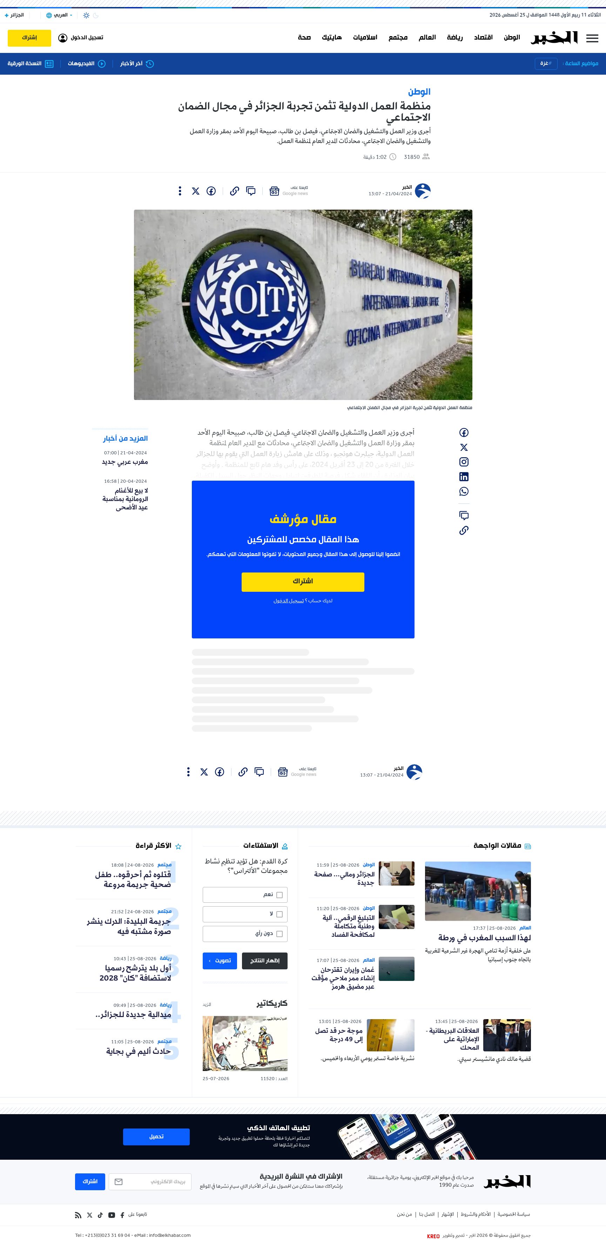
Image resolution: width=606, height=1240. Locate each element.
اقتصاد (483, 38)
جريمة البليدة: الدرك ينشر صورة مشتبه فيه (129, 926)
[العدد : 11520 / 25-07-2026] (245, 1043)
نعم (268, 895)
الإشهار (448, 1215)
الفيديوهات (81, 64)
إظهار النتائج (265, 961)
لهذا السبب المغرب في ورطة (484, 938)
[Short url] (234, 191)
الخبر (407, 187)
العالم (427, 38)
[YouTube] (111, 1215)
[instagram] (464, 462)
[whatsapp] (464, 491)
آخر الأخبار (131, 64)
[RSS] (78, 1215)
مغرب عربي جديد (125, 462)
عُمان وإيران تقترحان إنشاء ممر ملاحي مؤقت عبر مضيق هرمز (343, 978)
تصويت (223, 961)
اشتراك (303, 581)
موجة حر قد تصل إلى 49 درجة (339, 1035)
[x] (196, 191)
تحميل (156, 1137)
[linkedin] (464, 476)
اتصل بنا (427, 1215)
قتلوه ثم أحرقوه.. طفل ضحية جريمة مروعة (133, 880)
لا (271, 914)
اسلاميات (365, 38)
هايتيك (332, 38)
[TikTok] (100, 1215)
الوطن (512, 38)
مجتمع (398, 38)
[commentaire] (250, 191)
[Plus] (180, 191)
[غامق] (96, 15)
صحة (304, 38)
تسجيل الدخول (289, 601)
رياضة (455, 38)
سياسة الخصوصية (514, 1215)
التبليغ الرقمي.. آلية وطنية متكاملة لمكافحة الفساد (349, 927)
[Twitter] (89, 1215)
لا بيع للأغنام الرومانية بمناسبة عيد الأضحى (125, 499)
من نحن (404, 1215)
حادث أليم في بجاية (138, 1051)
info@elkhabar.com (170, 1236)
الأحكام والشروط (476, 1215)
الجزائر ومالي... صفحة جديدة (344, 879)
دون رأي (264, 934)
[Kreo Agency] (434, 1236)
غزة (544, 63)
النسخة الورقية (24, 64)
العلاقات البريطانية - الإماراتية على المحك (452, 1039)
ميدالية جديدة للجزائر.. (133, 1015)
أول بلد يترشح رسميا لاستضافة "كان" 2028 (135, 973)
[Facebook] (122, 1215)
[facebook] (211, 191)
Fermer (592, 38)
